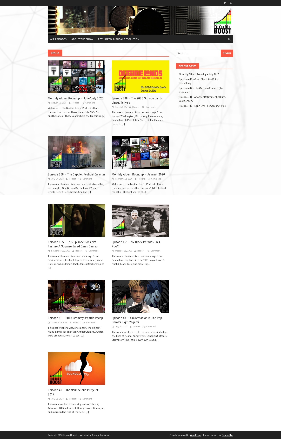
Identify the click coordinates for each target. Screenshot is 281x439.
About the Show (82, 39)
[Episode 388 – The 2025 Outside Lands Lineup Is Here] (140, 76)
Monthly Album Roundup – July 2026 (199, 74)
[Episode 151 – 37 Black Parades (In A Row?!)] (140, 220)
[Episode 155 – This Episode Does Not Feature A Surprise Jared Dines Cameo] (76, 220)
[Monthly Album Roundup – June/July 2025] (76, 76)
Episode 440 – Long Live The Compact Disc (202, 105)
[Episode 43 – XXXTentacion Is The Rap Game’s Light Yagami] (140, 296)
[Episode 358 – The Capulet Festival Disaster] (76, 152)
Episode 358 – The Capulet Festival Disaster (76, 174)
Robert (75, 102)
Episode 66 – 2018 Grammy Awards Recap (75, 318)
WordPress (195, 434)
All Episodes (58, 39)
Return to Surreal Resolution (118, 39)
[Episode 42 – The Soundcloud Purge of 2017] (76, 368)
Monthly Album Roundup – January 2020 (138, 174)
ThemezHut (227, 434)
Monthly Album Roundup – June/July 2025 (75, 98)
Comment (90, 102)
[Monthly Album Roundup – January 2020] (140, 152)
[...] (103, 115)
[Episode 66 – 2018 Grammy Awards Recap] (76, 296)
